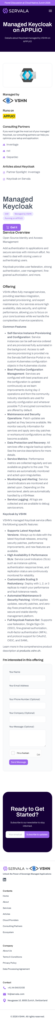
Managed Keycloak (18, 202)
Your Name (14, 672)
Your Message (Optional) (21, 726)
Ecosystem (8, 932)
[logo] (15, 10)
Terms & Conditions (12, 957)
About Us (7, 951)
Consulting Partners (12, 926)
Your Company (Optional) (22, 713)
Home (6, 896)
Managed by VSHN (23, 214)
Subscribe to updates (37, 834)
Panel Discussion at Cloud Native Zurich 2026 (27, 3)
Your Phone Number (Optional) (24, 699)
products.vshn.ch (29, 650)
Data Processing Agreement (16, 969)
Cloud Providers (10, 920)
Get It (13, 227)
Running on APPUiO (14, 218)
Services (7, 908)
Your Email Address (19, 685)
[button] (50, 11)
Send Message (18, 762)
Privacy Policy (9, 963)
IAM (6, 214)
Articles (6, 914)
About (6, 902)
